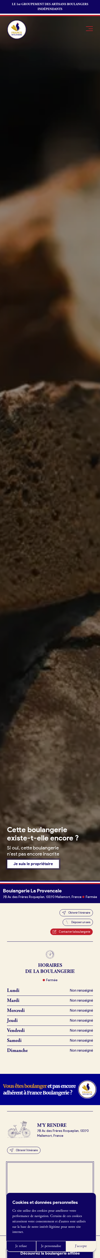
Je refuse (21, 1246)
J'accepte (81, 1246)
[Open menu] (89, 28)
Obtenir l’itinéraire (79, 912)
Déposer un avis (80, 922)
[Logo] (16, 29)
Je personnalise (51, 1246)
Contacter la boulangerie (74, 931)
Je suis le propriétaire (33, 863)
